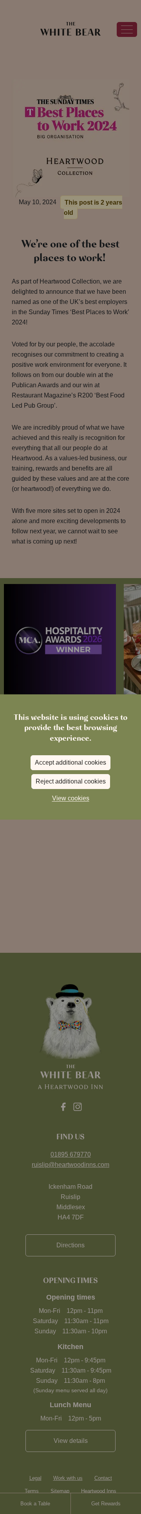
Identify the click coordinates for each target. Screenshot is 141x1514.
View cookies (70, 798)
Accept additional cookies (70, 762)
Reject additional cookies (71, 781)
